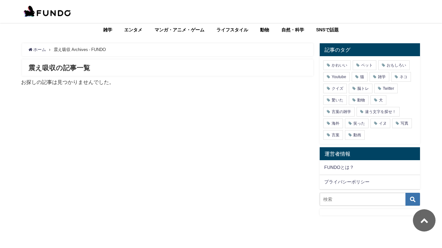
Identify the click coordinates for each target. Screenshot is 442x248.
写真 (404, 123)
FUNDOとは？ (339, 167)
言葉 (335, 135)
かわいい (339, 65)
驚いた (337, 100)
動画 (357, 135)
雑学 (107, 29)
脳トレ (363, 88)
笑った (359, 123)
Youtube (339, 77)
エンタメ (133, 29)
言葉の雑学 (341, 112)
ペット (367, 65)
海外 (335, 123)
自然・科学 (293, 29)
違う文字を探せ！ (380, 112)
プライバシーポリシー (347, 182)
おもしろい (396, 65)
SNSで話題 (327, 29)
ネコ (403, 77)
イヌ (383, 123)
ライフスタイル (232, 29)
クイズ (337, 88)
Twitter (388, 88)
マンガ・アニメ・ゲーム (179, 29)
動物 (264, 29)
